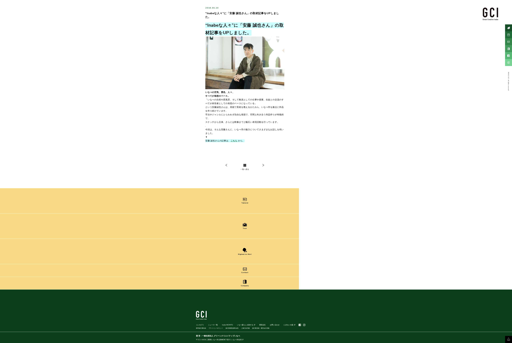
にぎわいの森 (288, 325)
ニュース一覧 (213, 325)
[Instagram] (508, 62)
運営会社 (262, 325)
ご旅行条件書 (245, 328)
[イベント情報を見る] (508, 34)
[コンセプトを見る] (508, 27)
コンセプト (200, 325)
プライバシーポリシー (216, 328)
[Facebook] (508, 55)
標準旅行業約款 (201, 328)
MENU (491, 338)
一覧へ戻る (245, 169)
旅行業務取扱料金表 (232, 328)
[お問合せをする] (508, 41)
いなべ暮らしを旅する (245, 325)
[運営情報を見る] (508, 48)
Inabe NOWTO (227, 325)
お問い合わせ (274, 325)
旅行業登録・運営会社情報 (261, 328)
